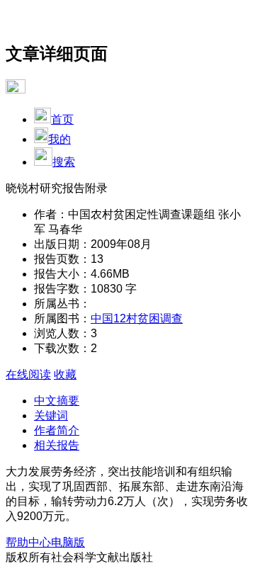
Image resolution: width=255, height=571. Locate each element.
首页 (62, 119)
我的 (59, 139)
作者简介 (56, 430)
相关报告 (56, 445)
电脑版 (68, 542)
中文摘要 (56, 401)
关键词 (51, 415)
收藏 (65, 374)
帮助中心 (28, 542)
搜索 (63, 162)
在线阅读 (28, 374)
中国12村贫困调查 (137, 318)
